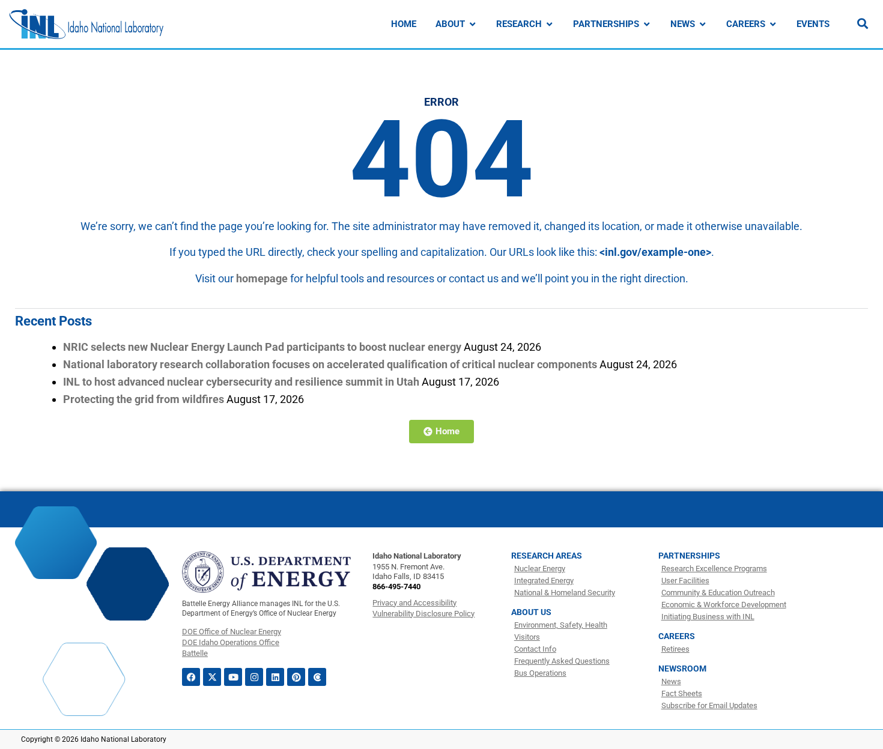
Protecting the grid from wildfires (143, 399)
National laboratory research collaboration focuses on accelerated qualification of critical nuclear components (330, 364)
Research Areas (546, 555)
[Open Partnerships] (646, 24)
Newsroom (682, 668)
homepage (262, 278)
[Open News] (702, 24)
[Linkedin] (275, 677)
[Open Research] (549, 24)
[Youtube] (233, 677)
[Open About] (472, 24)
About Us (531, 612)
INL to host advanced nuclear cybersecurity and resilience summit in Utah (241, 381)
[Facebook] (191, 677)
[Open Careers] (772, 24)
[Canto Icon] (317, 677)
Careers (676, 636)
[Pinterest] (296, 677)
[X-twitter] (212, 677)
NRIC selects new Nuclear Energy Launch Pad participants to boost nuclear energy (262, 347)
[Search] (862, 23)
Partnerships (689, 555)
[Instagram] (254, 677)
